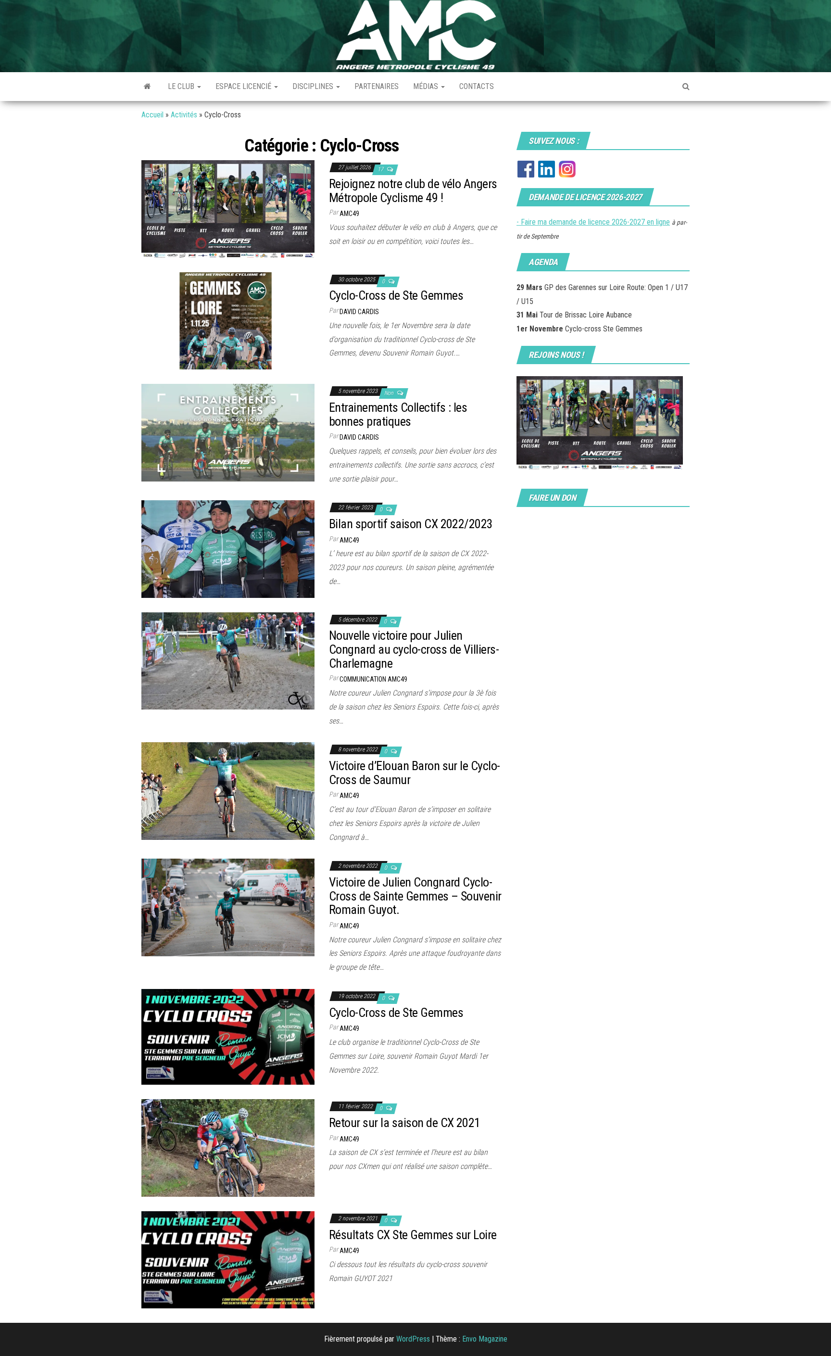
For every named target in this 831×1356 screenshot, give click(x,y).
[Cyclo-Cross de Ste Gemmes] (228, 320)
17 (381, 169)
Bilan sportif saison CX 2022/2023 (411, 524)
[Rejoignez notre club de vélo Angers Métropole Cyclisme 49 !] (228, 208)
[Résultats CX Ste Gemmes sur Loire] (228, 1259)
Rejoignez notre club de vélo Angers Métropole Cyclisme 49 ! (413, 191)
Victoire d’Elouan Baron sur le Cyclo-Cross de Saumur (414, 773)
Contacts (476, 86)
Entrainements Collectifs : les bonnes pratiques (398, 414)
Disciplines (313, 86)
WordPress (413, 1338)
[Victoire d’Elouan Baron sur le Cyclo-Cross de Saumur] (228, 790)
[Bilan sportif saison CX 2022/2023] (228, 548)
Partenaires (376, 86)
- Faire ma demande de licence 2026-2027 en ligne (593, 222)
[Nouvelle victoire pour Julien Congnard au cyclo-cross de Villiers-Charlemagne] (228, 660)
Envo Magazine (484, 1338)
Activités (184, 114)
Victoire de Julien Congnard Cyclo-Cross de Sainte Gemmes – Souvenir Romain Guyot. (415, 896)
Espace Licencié (244, 86)
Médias (426, 86)
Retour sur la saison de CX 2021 (404, 1122)
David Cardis (359, 312)
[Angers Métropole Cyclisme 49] (147, 86)
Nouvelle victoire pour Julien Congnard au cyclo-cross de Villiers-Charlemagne (414, 649)
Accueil (152, 114)
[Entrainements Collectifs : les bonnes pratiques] (228, 432)
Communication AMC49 (373, 679)
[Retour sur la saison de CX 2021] (228, 1147)
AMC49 (349, 213)
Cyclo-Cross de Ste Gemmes (396, 295)
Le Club (182, 86)
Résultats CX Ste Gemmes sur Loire (413, 1235)
